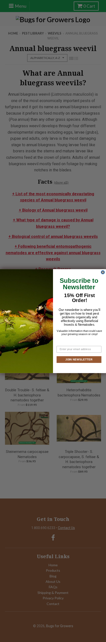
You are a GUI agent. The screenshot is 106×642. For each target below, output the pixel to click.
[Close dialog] (103, 272)
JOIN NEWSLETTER (78, 359)
